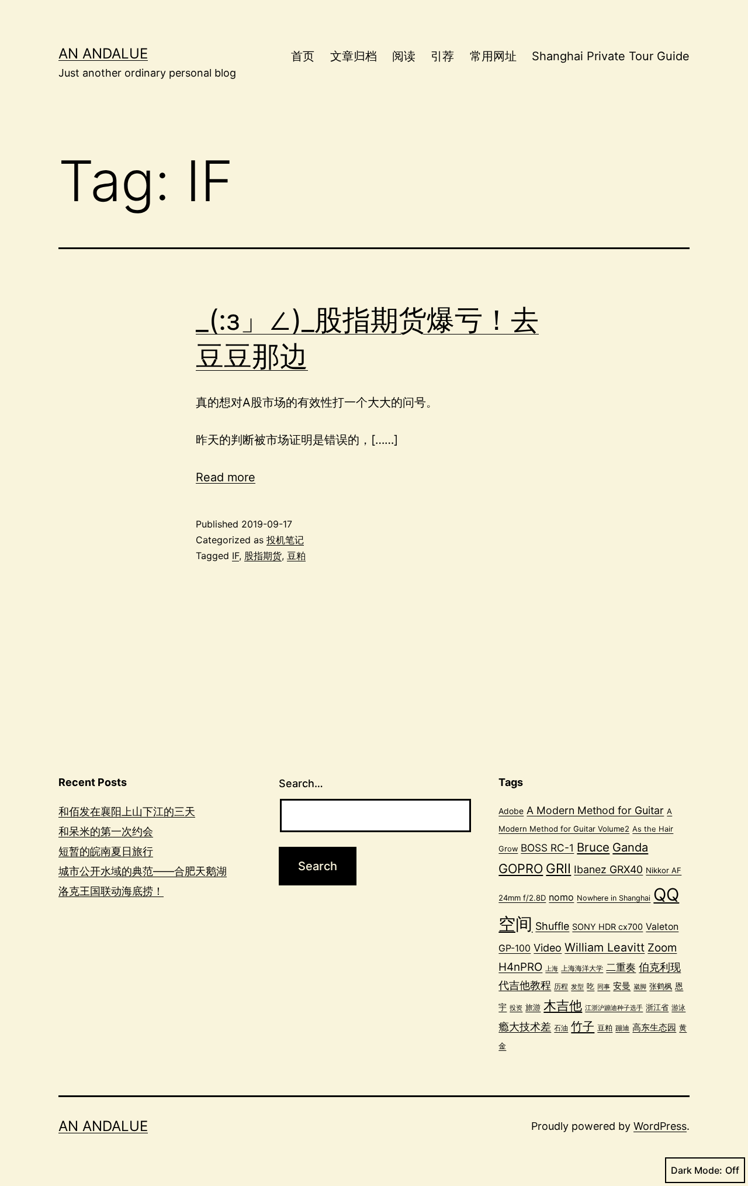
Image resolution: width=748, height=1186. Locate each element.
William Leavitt (605, 947)
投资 (516, 1008)
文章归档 (353, 56)
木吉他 (562, 1005)
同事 (603, 987)
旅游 (533, 1007)
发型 (577, 986)
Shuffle (552, 926)
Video (548, 948)
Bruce (593, 847)
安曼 (622, 985)
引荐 (442, 56)
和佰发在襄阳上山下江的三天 (126, 811)
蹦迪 (622, 1027)
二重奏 (621, 967)
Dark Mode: (696, 1170)
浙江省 (657, 1007)
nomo (561, 897)
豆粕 (296, 555)
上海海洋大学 (582, 968)
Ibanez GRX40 (608, 869)
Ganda (630, 847)
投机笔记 (285, 540)
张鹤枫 (660, 986)
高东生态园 (654, 1027)
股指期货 (263, 555)
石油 (561, 1028)
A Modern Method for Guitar (595, 810)
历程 (561, 986)
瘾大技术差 (524, 1026)
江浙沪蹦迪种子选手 (614, 1008)
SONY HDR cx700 (607, 927)
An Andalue (103, 53)
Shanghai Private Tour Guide (611, 56)
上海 (551, 969)
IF (235, 555)
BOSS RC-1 (547, 848)
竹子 (582, 1026)
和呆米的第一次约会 (105, 831)
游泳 (678, 1007)
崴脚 (639, 987)
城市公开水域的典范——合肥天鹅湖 (142, 871)
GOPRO (520, 868)
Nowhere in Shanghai (613, 898)
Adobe (511, 811)
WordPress (660, 1126)
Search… (301, 783)
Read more (225, 477)
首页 (302, 56)
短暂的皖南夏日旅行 (105, 851)
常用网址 (493, 56)
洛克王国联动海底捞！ (111, 891)
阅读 (403, 56)
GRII (558, 868)
